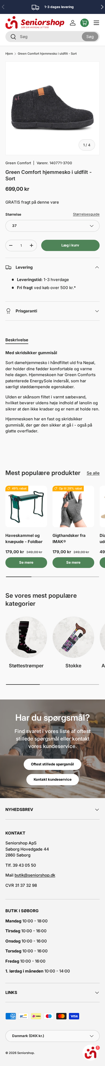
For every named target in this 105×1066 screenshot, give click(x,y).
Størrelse (13, 214)
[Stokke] (73, 637)
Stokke (73, 665)
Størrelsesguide (86, 214)
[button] (84, 23)
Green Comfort (18, 163)
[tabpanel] (52, 392)
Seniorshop (25, 1053)
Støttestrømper (26, 665)
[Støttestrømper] (26, 637)
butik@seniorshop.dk (35, 875)
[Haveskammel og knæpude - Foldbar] (26, 506)
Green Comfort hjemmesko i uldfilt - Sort (47, 53)
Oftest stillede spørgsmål (52, 764)
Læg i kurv (70, 245)
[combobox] (52, 36)
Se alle (93, 473)
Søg (90, 36)
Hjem (9, 53)
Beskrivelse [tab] (16, 339)
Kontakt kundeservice (53, 779)
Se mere (26, 562)
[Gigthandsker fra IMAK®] (73, 506)
